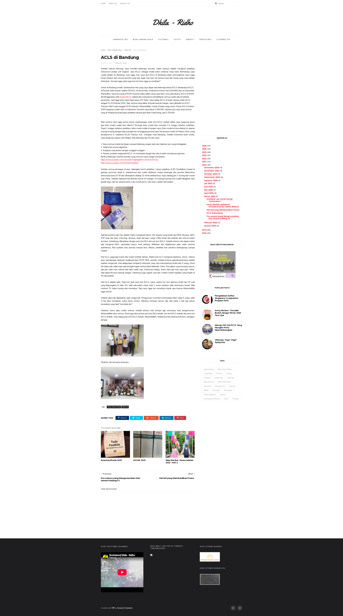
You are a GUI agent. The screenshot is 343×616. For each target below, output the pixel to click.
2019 (204, 230)
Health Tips (219, 378)
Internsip (230, 378)
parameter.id (125, 97)
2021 (204, 161)
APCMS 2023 (139, 460)
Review (222, 394)
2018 (204, 233)
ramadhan (228, 390)
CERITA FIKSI (205, 39)
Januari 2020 (210, 225)
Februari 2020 (210, 222)
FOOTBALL (163, 39)
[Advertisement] (222, 88)
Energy (229, 373)
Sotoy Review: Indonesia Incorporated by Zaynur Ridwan (223, 205)
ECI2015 (219, 373)
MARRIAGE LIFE (120, 39)
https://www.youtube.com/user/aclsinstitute (119, 163)
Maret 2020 (209, 196)
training (235, 399)
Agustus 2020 (210, 180)
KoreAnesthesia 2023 (111, 460)
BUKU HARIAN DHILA (143, 39)
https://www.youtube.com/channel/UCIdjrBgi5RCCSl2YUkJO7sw (129, 160)
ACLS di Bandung (215, 213)
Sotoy (226, 399)
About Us (113, 3)
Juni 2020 (208, 186)
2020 (204, 165)
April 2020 (208, 193)
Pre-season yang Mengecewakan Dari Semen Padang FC (223, 217)
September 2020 (212, 177)
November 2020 (211, 170)
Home (103, 3)
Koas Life (207, 386)
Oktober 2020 (210, 174)
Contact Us (125, 3)
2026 (204, 145)
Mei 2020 (208, 190)
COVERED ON (223, 39)
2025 (204, 149)
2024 (204, 152)
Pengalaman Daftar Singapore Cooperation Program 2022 (226, 298)
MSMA (206, 390)
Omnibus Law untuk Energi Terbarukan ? (220, 200)
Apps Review (209, 369)
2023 (204, 155)
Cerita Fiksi (208, 373)
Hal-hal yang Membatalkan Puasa (223, 210)
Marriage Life (220, 386)
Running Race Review (212, 399)
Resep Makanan (210, 394)
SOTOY (177, 39)
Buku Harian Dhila (115, 50)
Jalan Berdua (209, 382)
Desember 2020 (211, 167)
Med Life (128, 50)
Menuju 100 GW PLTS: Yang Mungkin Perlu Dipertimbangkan (228, 327)
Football (207, 378)
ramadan (216, 390)
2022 (204, 158)
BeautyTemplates (125, 608)
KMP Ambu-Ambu (224, 382)
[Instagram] (233, 608)
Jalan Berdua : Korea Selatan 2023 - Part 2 (179, 461)
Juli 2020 (208, 183)
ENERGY (190, 39)
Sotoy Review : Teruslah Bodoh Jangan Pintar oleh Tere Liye (228, 312)
